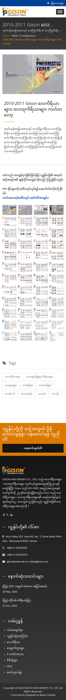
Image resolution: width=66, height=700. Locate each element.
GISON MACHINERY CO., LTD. (41, 688)
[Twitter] (7, 515)
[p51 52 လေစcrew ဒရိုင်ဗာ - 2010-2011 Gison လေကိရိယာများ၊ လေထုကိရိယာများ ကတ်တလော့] (57, 279)
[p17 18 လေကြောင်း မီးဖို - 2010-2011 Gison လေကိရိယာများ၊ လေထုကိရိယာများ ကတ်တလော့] (41, 233)
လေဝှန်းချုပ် (11, 385)
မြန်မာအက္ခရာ (57, 3)
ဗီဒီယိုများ (12, 660)
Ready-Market (47, 695)
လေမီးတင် (10, 394)
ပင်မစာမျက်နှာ (15, 630)
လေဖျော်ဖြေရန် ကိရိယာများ (39, 377)
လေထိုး (55, 394)
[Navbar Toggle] (60, 12)
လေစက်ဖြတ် (45, 385)
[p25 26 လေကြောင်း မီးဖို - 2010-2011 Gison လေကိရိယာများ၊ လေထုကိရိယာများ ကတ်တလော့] (41, 244)
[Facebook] (4, 515)
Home (15, 36)
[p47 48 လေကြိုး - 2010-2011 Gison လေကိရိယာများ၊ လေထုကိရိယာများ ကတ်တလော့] (25, 279)
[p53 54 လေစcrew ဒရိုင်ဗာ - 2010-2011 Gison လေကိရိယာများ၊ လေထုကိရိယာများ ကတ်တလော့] (9, 290)
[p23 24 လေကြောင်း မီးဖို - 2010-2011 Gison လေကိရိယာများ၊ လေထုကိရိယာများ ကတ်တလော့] (25, 244)
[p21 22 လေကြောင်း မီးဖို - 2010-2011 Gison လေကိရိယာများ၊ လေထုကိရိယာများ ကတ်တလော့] (9, 244)
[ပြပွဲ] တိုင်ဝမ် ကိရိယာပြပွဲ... (17, 600)
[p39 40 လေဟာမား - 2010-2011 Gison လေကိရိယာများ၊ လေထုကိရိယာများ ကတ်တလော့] (25, 267)
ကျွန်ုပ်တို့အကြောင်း (17, 636)
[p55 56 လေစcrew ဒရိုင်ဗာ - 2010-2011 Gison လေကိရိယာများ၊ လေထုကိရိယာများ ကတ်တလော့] (25, 290)
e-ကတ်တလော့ (27, 36)
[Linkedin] (11, 515)
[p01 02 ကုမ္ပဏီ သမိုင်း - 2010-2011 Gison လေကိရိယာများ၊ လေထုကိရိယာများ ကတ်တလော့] (41, 210)
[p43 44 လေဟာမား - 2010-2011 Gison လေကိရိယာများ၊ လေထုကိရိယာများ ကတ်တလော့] (57, 267)
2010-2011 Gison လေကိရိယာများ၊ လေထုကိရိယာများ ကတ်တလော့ (32, 42)
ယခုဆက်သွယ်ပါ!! (33, 448)
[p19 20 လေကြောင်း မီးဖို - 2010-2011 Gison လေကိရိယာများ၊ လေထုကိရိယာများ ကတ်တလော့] (57, 233)
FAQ (9, 666)
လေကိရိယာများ (13, 377)
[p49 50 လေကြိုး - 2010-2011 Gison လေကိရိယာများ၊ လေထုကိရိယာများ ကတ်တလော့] (41, 279)
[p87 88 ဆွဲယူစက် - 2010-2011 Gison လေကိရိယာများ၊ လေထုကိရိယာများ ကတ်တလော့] (25, 336)
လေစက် (42, 394)
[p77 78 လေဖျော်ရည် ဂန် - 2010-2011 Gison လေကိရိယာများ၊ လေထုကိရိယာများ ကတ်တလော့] (9, 325)
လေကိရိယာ (13, 642)
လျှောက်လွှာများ (16, 648)
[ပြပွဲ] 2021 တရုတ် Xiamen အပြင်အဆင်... (25, 586)
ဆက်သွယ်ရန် (14, 672)
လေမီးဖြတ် (27, 385)
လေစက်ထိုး (26, 394)
